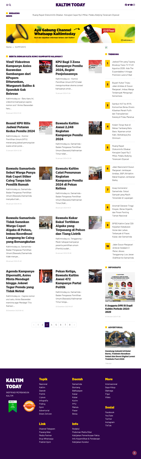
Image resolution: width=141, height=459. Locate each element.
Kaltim (42, 387)
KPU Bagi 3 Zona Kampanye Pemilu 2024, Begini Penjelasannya (69, 68)
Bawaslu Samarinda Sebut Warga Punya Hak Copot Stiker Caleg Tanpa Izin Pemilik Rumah (20, 176)
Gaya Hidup (110, 387)
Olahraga (109, 390)
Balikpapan (77, 390)
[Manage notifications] (134, 453)
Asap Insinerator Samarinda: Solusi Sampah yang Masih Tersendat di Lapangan (122, 193)
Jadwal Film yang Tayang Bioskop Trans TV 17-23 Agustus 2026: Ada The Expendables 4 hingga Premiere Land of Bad (123, 68)
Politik (42, 394)
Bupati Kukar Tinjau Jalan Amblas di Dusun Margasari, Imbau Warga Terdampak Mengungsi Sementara (123, 89)
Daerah (42, 390)
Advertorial (115, 327)
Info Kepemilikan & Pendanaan (86, 438)
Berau (75, 413)
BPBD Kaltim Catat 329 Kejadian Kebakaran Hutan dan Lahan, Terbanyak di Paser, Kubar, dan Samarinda (122, 230)
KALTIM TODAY (70, 5)
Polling (42, 403)
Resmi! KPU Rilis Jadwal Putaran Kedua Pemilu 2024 (20, 127)
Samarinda (77, 384)
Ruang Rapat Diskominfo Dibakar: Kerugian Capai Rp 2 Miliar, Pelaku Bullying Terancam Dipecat (121, 152)
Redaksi (76, 428)
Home (9, 47)
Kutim (75, 400)
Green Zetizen (45, 413)
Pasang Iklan (45, 432)
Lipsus (42, 397)
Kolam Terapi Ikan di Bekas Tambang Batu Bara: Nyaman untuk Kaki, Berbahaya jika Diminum (75, 14)
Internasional (111, 384)
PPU (74, 403)
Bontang (76, 387)
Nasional (43, 384)
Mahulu (75, 407)
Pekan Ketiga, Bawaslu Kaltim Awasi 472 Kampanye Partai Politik (68, 279)
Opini (41, 407)
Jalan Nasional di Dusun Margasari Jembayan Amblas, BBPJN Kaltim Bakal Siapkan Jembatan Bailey (123, 173)
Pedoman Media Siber (82, 432)
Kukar (75, 394)
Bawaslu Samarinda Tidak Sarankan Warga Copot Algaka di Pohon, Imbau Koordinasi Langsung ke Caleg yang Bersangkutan (20, 230)
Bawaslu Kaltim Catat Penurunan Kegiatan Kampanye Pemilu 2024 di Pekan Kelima (69, 178)
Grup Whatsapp (46, 438)
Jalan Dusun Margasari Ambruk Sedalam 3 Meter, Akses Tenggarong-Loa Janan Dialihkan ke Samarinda (123, 251)
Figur (107, 394)
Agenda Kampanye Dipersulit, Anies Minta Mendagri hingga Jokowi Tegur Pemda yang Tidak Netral (20, 281)
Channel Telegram (47, 428)
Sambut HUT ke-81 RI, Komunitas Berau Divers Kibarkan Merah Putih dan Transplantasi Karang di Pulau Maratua (123, 110)
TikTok (108, 425)
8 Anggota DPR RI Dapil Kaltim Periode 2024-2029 (118, 309)
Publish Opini (45, 442)
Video (107, 397)
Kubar (75, 397)
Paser (75, 410)
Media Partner (45, 435)
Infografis (114, 267)
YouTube (109, 415)
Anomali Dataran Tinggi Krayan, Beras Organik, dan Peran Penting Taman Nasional (123, 210)
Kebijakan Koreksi (80, 442)
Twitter (108, 418)
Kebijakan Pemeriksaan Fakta (85, 435)
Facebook (109, 412)
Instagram (110, 422)
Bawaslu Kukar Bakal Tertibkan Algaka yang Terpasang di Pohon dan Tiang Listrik (70, 226)
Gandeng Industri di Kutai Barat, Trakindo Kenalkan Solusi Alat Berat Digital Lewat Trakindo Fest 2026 (120, 355)
